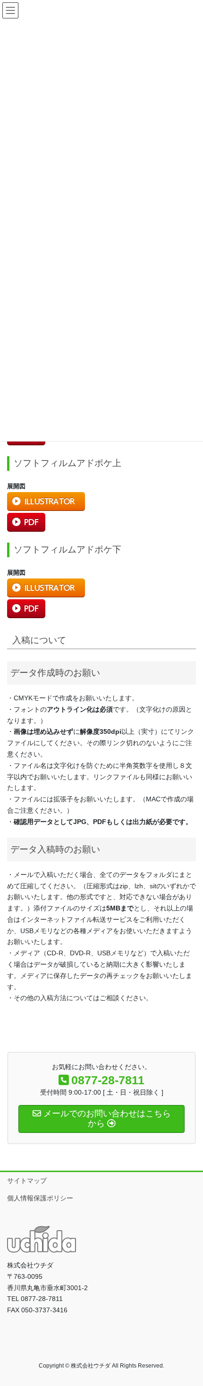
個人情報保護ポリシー (40, 1198)
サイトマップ (27, 1180)
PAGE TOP (188, 1335)
